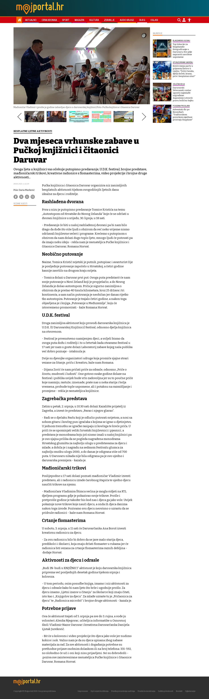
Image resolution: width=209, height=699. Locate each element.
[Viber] (33, 197)
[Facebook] (16, 197)
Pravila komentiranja (146, 691)
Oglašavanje (190, 691)
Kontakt (179, 691)
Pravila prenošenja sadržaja (123, 691)
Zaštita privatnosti (165, 691)
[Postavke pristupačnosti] (189, 20)
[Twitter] (21, 197)
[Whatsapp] (27, 197)
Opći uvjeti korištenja (99, 691)
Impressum (83, 691)
